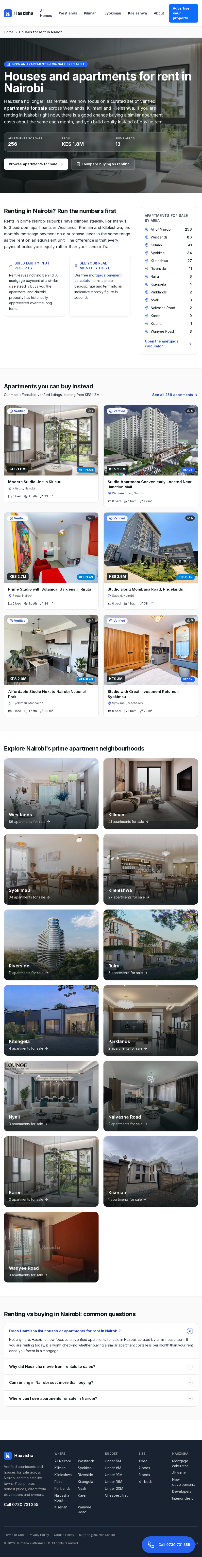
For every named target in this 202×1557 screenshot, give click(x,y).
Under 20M (114, 1488)
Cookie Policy (64, 1535)
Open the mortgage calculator (162, 343)
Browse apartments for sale (33, 164)
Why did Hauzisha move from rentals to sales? (100, 1366)
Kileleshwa (137, 13)
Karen (82, 1495)
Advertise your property (181, 13)
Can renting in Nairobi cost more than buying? (100, 1382)
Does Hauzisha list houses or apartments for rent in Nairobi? (101, 1330)
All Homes (46, 13)
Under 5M (113, 1461)
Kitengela (85, 1481)
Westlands (68, 13)
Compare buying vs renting (106, 164)
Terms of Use (14, 1535)
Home (9, 32)
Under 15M (113, 1481)
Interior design (184, 1498)
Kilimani (91, 13)
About (159, 13)
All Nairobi (62, 1461)
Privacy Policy (39, 1535)
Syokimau (112, 13)
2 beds (144, 1468)
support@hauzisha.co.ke (97, 1535)
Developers (181, 1491)
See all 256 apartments (172, 395)
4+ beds (145, 1481)
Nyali (82, 1488)
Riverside (85, 1475)
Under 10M (113, 1475)
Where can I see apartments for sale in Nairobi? (100, 1398)
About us (179, 1473)
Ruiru (58, 1481)
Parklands (62, 1488)
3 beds (144, 1475)
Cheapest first (116, 1495)
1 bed (143, 1461)
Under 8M (113, 1468)
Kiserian (60, 1507)
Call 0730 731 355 (21, 1504)
